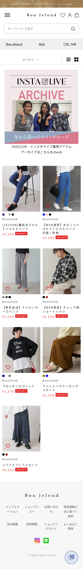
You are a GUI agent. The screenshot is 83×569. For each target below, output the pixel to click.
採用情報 (31, 524)
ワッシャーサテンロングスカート (61, 388)
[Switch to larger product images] (68, 59)
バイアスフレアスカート (20, 465)
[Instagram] (37, 540)
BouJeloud (14, 44)
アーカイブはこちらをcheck (41, 152)
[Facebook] (46, 540)
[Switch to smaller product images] (76, 59)
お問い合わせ (51, 509)
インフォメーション (12, 509)
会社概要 (12, 524)
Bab (42, 44)
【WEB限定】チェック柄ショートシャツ (61, 309)
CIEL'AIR (69, 44)
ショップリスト (32, 509)
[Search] (73, 28)
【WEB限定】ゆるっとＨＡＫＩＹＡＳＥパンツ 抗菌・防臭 (61, 229)
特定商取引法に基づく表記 (70, 511)
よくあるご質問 (70, 526)
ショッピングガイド (51, 526)
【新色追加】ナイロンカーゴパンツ (20, 309)
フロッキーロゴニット (18, 386)
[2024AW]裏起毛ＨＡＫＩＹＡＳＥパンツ (20, 227)
